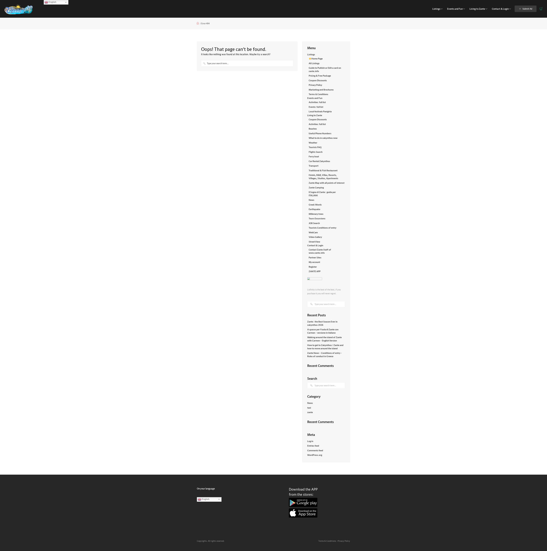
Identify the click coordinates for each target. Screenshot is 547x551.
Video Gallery (315, 237)
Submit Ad (527, 9)
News (311, 200)
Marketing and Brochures (321, 89)
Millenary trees (316, 214)
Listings (436, 8)
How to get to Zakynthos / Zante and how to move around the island (325, 347)
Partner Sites (315, 257)
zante (310, 412)
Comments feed (315, 450)
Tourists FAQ (315, 147)
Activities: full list (317, 102)
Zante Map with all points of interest (326, 183)
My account (314, 262)
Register (313, 266)
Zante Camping (316, 187)
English (205, 499)
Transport (313, 165)
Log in (310, 441)
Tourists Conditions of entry (322, 227)
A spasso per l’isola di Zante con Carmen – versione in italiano (322, 331)
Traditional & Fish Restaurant (323, 170)
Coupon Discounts (318, 80)
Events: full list (316, 107)
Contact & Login (500, 8)
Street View (314, 241)
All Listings (314, 63)
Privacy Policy (315, 85)
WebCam (313, 232)
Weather (313, 142)
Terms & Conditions (318, 94)
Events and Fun (455, 8)
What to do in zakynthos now (323, 138)
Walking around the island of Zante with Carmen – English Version (324, 339)
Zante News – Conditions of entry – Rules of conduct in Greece (324, 355)
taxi (309, 407)
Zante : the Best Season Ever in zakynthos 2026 (322, 323)
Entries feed (313, 445)
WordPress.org (314, 455)
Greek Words (315, 204)
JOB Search (314, 223)
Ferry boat (314, 156)
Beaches (313, 128)
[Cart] (541, 8)
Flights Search (316, 152)
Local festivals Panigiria (320, 111)
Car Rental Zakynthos (319, 161)
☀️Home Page (316, 58)
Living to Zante (477, 8)
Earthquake (314, 209)
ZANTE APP (315, 271)
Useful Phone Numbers (320, 133)
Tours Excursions (317, 218)
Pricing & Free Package (320, 75)
